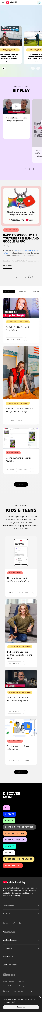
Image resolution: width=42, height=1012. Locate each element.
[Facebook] (20, 923)
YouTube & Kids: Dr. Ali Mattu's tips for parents (17, 699)
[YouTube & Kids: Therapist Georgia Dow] (21, 308)
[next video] (31, 169)
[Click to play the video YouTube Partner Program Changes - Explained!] (16, 106)
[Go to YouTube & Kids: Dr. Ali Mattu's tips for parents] (21, 679)
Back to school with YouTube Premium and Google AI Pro (21, 238)
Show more (7, 265)
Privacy (21, 986)
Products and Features (18, 859)
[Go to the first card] (33, 68)
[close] (40, 997)
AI (6, 808)
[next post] (30, 277)
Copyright (21, 981)
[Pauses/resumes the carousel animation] (3, 68)
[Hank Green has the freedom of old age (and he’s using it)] (21, 372)
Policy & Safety (8, 981)
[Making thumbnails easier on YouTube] (21, 438)
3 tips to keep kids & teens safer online (18, 747)
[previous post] (11, 277)
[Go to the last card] (38, 68)
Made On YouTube (15, 833)
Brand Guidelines (9, 986)
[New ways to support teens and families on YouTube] (21, 552)
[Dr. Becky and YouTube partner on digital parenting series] (21, 621)
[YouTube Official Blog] (12, 2)
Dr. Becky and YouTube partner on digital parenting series (19, 655)
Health (9, 820)
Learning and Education (19, 827)
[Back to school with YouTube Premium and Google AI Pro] (21, 206)
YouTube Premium (15, 840)
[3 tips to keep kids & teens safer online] (21, 728)
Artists (9, 814)
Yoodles (9, 846)
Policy (9, 853)
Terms (30, 986)
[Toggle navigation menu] (2, 2)
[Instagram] (14, 923)
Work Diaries (13, 865)
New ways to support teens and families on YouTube (19, 579)
